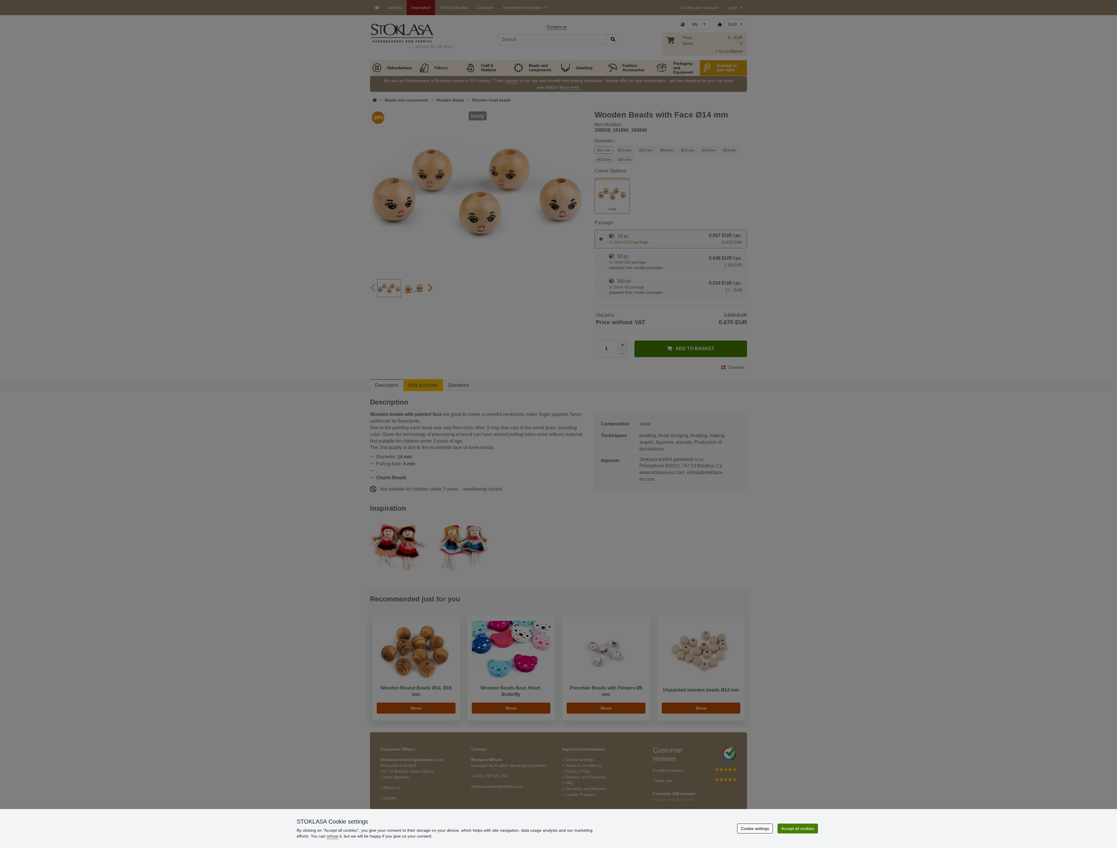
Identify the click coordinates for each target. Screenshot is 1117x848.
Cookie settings (755, 828)
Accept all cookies (797, 828)
